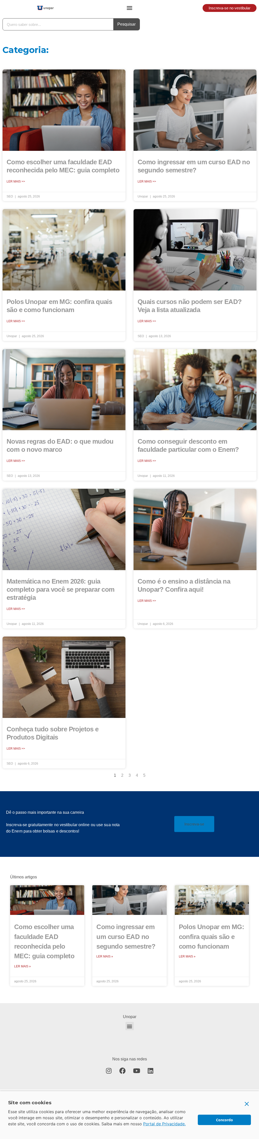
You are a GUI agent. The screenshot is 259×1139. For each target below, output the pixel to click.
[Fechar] (247, 1104)
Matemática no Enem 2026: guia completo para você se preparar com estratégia (61, 589)
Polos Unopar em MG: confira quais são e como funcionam (211, 936)
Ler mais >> (16, 181)
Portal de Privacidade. (164, 1123)
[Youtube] (136, 1070)
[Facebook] (122, 1070)
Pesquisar (126, 24)
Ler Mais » (22, 966)
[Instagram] (108, 1070)
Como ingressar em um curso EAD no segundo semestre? (125, 936)
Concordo (224, 1119)
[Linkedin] (150, 1070)
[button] (129, 7)
